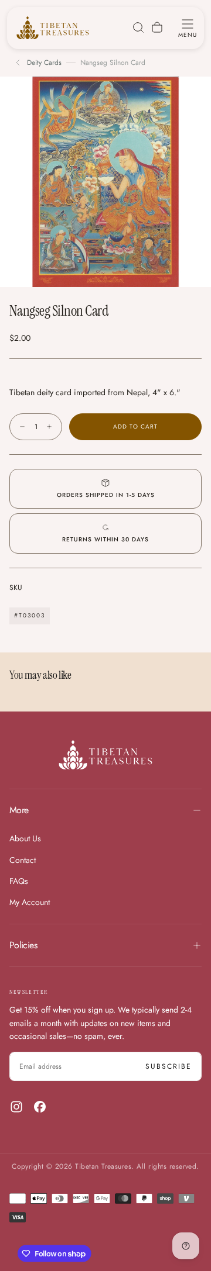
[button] (188, 27)
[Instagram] (16, 1107)
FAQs (18, 881)
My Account (29, 902)
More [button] (18, 810)
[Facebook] (40, 1107)
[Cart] (157, 27)
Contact (22, 860)
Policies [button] (23, 945)
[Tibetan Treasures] (105, 755)
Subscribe (168, 1066)
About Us (25, 838)
